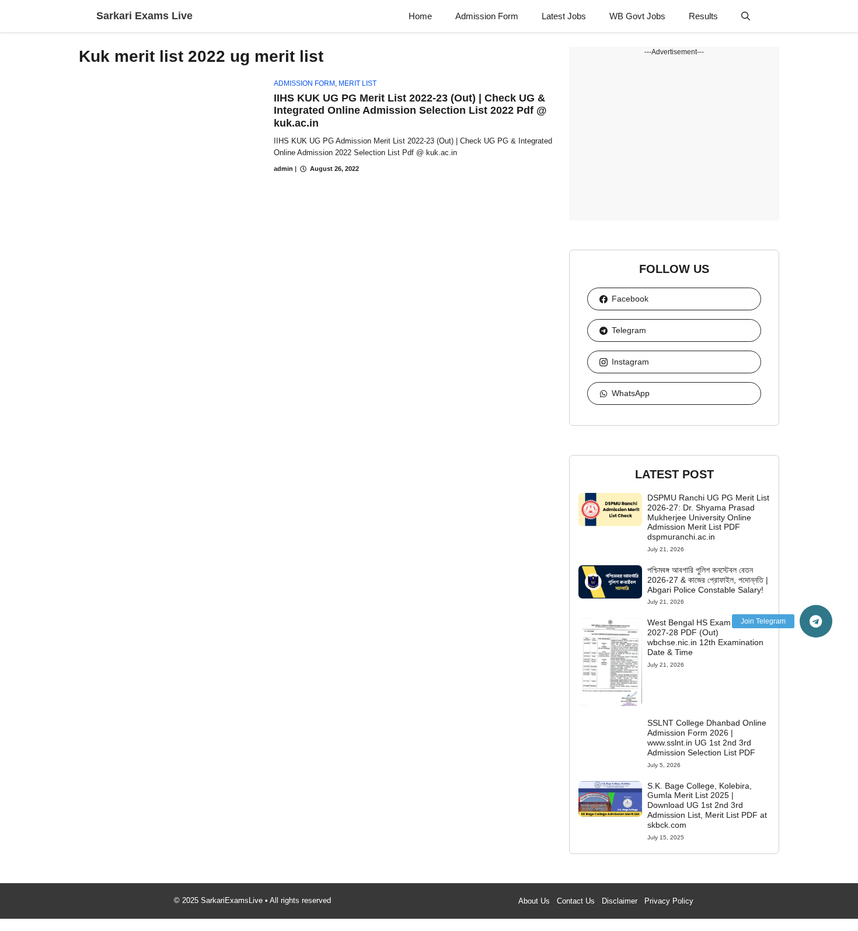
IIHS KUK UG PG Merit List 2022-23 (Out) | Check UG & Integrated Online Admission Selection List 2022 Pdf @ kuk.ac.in (410, 110)
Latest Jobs (564, 16)
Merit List (357, 83)
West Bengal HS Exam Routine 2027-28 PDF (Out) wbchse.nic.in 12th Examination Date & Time (705, 637)
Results (703, 16)
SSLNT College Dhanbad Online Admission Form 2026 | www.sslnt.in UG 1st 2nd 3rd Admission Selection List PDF (706, 737)
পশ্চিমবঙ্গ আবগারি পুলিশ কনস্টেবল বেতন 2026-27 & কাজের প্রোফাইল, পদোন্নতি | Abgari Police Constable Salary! (707, 579)
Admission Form (486, 16)
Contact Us (576, 901)
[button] (746, 16)
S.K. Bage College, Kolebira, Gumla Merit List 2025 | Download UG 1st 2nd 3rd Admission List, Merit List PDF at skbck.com (707, 805)
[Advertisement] (674, 138)
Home (420, 16)
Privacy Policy (668, 901)
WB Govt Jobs (637, 16)
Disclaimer (619, 901)
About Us (534, 901)
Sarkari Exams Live (144, 16)
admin (283, 168)
